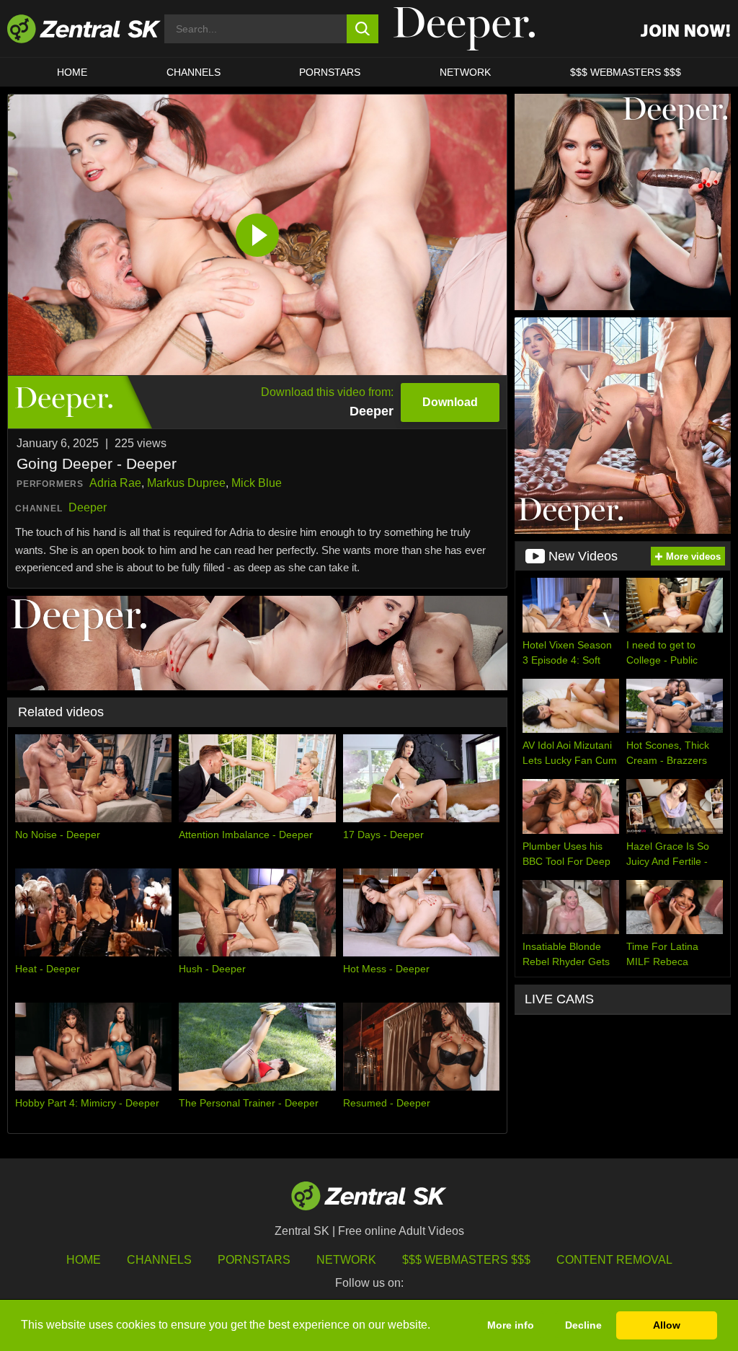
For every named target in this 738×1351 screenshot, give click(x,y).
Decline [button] (583, 1325)
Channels (193, 72)
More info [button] (510, 1325)
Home (72, 72)
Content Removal (614, 1260)
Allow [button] (666, 1325)
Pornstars (329, 72)
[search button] (363, 28)
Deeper (87, 507)
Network (465, 72)
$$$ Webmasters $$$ (625, 72)
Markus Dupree (186, 483)
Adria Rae (115, 483)
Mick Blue (256, 483)
